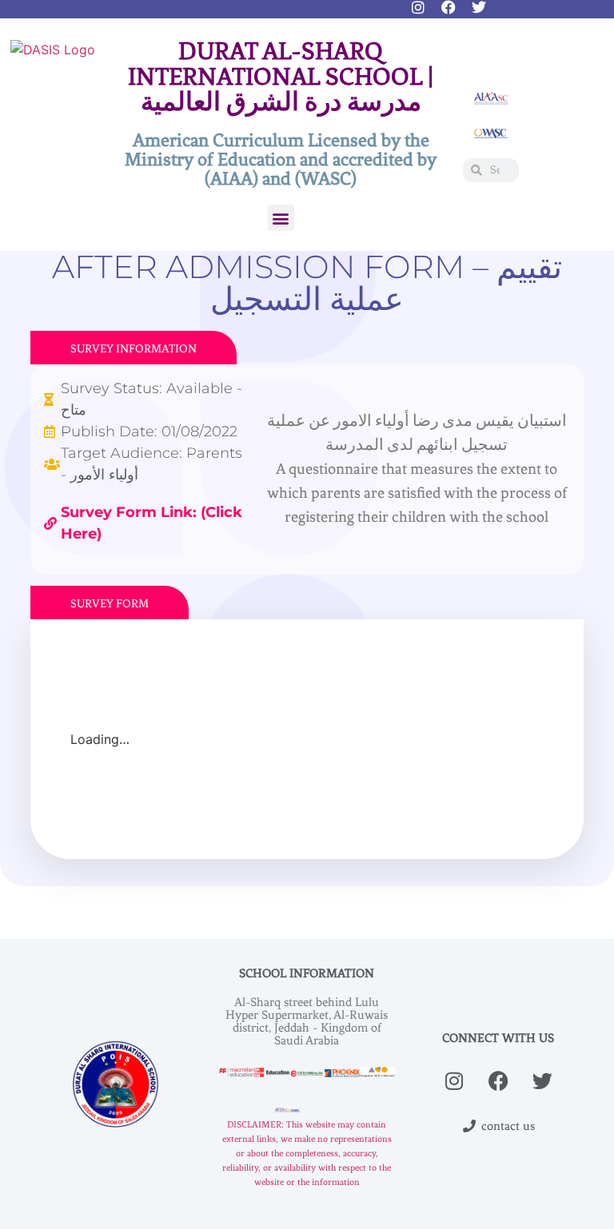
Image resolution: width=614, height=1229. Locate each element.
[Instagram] (418, 7)
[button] (281, 218)
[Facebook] (448, 7)
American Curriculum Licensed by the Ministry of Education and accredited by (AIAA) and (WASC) (281, 159)
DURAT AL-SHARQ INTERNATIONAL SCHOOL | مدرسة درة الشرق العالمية (280, 77)
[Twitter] (479, 7)
